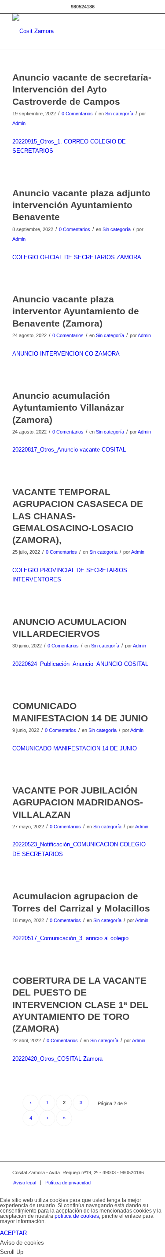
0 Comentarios (77, 113)
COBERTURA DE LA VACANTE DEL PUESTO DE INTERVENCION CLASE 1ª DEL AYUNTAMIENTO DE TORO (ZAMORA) (80, 1004)
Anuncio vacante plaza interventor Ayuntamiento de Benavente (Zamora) (75, 311)
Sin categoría (119, 113)
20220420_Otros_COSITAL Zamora (57, 1058)
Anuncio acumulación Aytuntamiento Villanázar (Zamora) (68, 407)
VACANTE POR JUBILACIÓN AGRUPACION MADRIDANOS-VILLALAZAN (77, 802)
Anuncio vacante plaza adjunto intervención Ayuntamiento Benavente (81, 205)
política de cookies (77, 1216)
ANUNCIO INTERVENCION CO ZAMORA (66, 353)
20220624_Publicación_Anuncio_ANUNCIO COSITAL (80, 664)
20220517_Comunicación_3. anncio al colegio (70, 938)
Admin (19, 123)
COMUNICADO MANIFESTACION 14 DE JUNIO (74, 748)
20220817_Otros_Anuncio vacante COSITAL (69, 449)
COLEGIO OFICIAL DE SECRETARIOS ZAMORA (76, 257)
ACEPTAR (13, 1233)
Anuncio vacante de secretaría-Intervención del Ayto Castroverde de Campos (81, 89)
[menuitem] (24, 1182)
